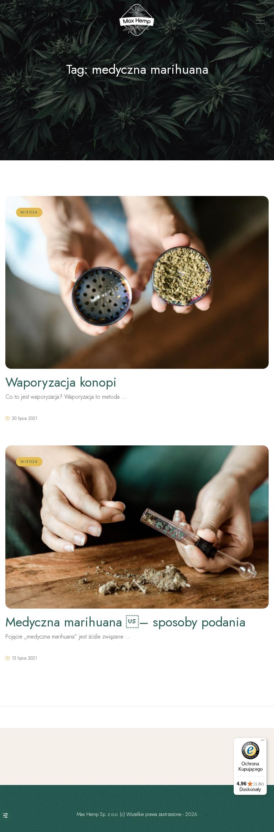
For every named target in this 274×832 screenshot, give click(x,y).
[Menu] (262, 742)
